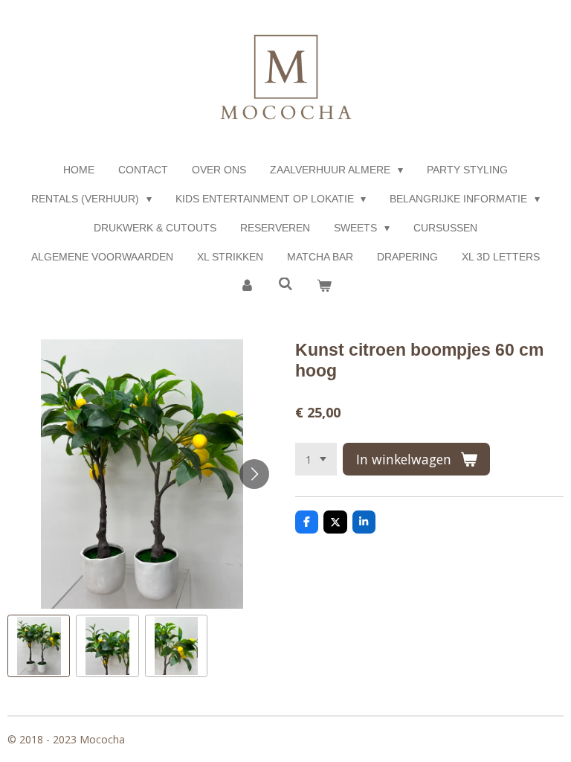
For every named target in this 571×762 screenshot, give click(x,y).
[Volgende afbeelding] (254, 474)
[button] (38, 646)
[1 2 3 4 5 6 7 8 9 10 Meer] (316, 459)
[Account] (247, 286)
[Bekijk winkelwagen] (324, 286)
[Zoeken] (285, 284)
